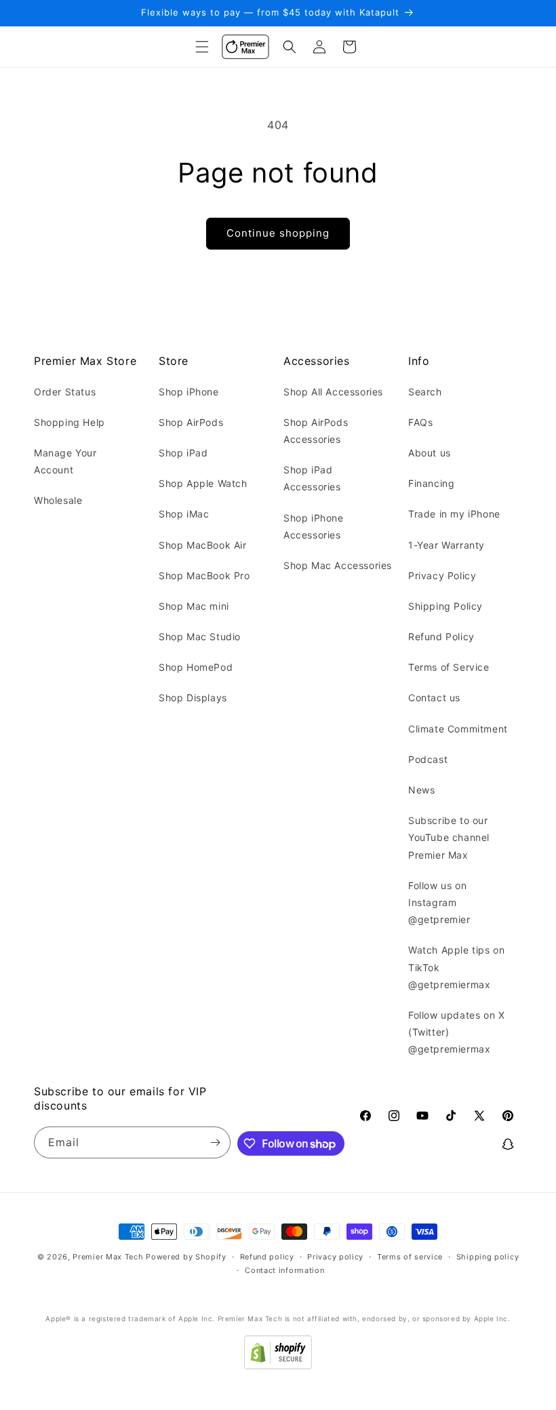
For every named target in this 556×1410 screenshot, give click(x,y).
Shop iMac (184, 514)
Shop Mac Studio (200, 636)
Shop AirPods (191, 422)
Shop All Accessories (333, 391)
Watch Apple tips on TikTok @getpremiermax (456, 967)
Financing (431, 483)
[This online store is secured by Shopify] (278, 1365)
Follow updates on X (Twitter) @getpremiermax (456, 1032)
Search (425, 391)
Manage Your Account (65, 461)
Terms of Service (449, 667)
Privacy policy (335, 1256)
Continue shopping (278, 233)
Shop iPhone (189, 391)
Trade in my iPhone (454, 514)
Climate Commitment (458, 729)
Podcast (428, 759)
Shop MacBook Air (203, 545)
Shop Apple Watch (203, 483)
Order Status (65, 391)
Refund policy (267, 1256)
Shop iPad (183, 452)
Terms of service (410, 1256)
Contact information (284, 1270)
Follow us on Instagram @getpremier (439, 902)
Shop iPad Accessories (312, 478)
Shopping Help (69, 422)
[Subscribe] (215, 1142)
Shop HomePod (196, 667)
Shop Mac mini (194, 606)
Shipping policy (487, 1256)
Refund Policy (441, 636)
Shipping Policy (445, 606)
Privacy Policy (442, 575)
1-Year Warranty (446, 545)
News (421, 790)
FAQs (420, 422)
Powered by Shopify (186, 1256)
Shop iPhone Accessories (313, 526)
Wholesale (58, 500)
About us (429, 452)
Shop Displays (193, 697)
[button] (202, 47)
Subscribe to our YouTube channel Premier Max (449, 837)
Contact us (434, 697)
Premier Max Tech (108, 1256)
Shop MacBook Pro (204, 575)
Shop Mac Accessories (337, 565)
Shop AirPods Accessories (315, 430)
